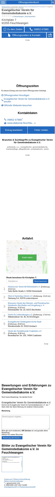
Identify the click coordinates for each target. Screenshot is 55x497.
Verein (26, 6)
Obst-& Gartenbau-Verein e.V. (20, 296)
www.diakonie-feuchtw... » (21, 122)
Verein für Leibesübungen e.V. (20, 315)
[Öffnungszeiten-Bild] (12, 471)
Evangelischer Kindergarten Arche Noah (24, 322)
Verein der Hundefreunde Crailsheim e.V (24, 331)
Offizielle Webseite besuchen (18, 105)
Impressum (8, 479)
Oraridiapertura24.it (11, 487)
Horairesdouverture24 (27, 487)
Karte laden (27, 257)
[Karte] (50, 35)
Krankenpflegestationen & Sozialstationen (37, 6)
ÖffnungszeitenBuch (28, 2)
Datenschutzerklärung (22, 479)
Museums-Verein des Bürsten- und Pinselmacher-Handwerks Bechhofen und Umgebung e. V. (29, 304)
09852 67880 (14, 119)
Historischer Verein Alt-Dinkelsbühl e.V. (24, 287)
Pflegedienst (21, 6)
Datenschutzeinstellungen (13, 481)
